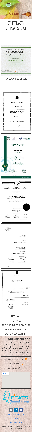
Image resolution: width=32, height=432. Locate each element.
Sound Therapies (16, 422)
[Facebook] (21, 410)
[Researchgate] (11, 410)
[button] (8, 5)
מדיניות (21, 414)
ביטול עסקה (12, 414)
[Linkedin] (16, 410)
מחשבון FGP (16, 419)
